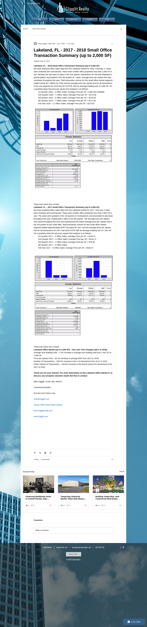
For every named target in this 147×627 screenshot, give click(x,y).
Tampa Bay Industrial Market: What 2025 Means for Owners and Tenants (72, 497)
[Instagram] (121, 547)
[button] (121, 29)
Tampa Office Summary (39, 29)
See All (121, 471)
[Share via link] (51, 453)
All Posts (25, 29)
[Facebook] (123, 547)
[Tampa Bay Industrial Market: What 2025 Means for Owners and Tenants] (73, 484)
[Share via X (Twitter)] (40, 453)
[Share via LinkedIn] (45, 453)
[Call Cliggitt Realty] (24, 3)
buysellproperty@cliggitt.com (81, 547)
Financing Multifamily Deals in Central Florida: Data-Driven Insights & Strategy (38, 497)
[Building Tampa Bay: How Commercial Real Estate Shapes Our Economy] (108, 484)
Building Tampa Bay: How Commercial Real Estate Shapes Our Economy (107, 497)
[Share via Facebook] (35, 453)
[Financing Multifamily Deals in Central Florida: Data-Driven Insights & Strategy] (38, 484)
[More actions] (112, 43)
